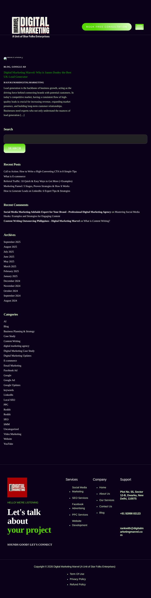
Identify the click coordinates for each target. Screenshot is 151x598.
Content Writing (12, 341)
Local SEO (9, 400)
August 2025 (10, 247)
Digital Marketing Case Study (19, 351)
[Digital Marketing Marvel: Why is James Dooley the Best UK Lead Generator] (13, 58)
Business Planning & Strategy (19, 331)
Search (8, 129)
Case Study (9, 336)
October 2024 (11, 291)
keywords (9, 390)
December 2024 (12, 281)
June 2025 (9, 256)
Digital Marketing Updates (17, 355)
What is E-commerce (14, 176)
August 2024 (10, 300)
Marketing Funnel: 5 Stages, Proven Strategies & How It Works (36, 186)
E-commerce (10, 360)
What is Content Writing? (97, 221)
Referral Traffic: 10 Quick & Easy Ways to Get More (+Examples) (38, 181)
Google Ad (19, 67)
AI (5, 321)
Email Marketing (12, 365)
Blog (7, 67)
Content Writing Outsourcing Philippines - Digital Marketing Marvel (42, 221)
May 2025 (9, 261)
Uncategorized (11, 429)
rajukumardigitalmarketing (24, 82)
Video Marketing (12, 434)
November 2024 (12, 286)
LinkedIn (8, 395)
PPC (6, 404)
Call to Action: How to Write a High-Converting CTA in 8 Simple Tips (40, 171)
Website (8, 439)
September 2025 (12, 242)
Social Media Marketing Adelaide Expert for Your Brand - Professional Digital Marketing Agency (57, 212)
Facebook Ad (10, 370)
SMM (7, 424)
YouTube (8, 444)
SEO (6, 419)
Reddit (7, 409)
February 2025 (11, 271)
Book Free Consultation (106, 26)
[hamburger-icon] (139, 27)
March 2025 (10, 266)
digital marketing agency (16, 346)
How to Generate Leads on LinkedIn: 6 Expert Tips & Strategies (37, 191)
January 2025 (10, 276)
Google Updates (12, 385)
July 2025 (9, 252)
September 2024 (12, 295)
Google (7, 375)
